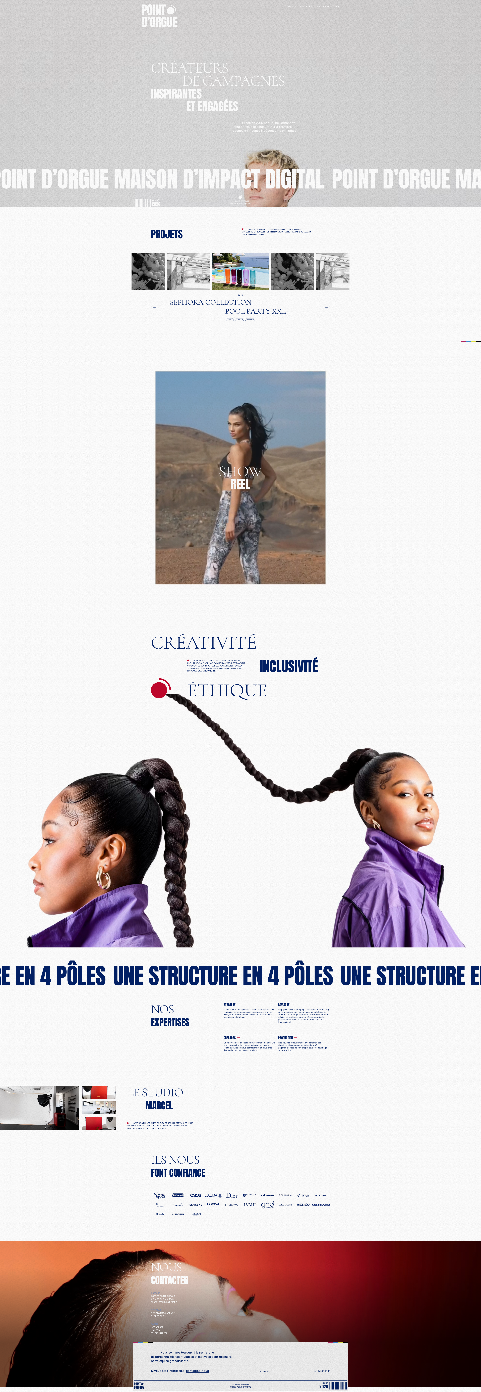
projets (292, 6)
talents (303, 6)
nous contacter (330, 6)
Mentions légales (269, 1372)
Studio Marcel (159, 1333)
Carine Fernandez (282, 123)
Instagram (157, 1327)
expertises (314, 6)
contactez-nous (197, 1371)
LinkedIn (155, 1330)
